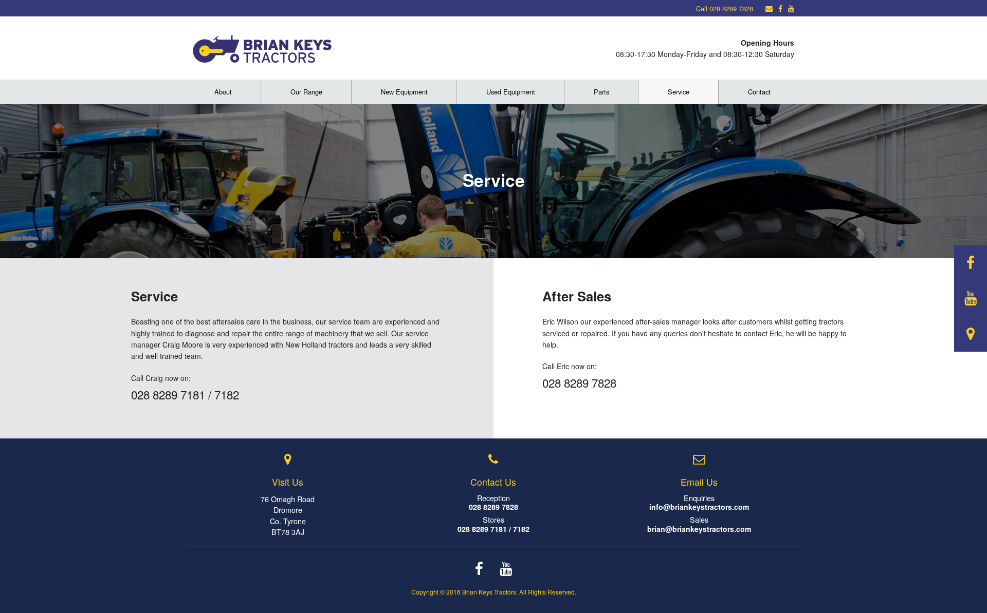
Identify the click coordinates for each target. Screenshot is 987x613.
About (223, 92)
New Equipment (404, 92)
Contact (759, 92)
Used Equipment (510, 92)
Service (678, 92)
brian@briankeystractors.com (699, 529)
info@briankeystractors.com (699, 507)
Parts (601, 92)
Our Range (306, 92)
